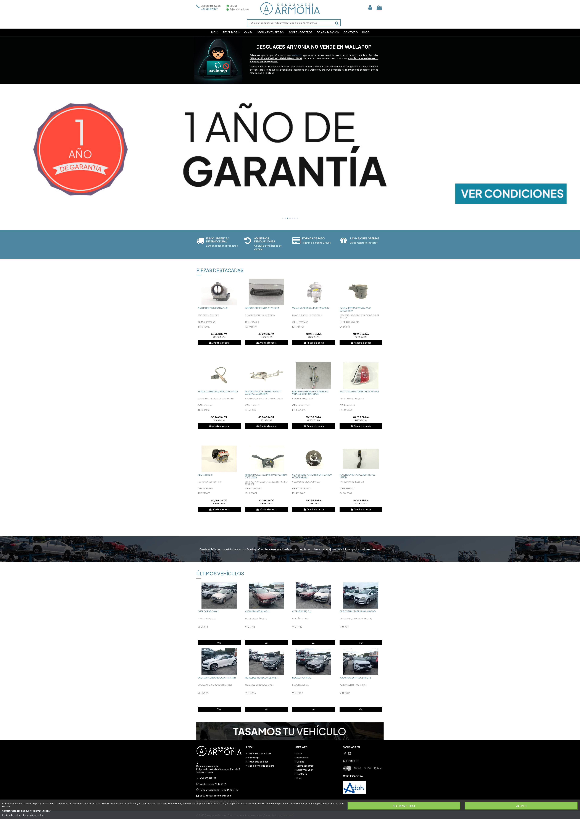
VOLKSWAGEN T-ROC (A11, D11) (355, 677)
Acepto (521, 806)
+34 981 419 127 (209, 8)
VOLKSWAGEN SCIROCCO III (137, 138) (217, 677)
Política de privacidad (259, 753)
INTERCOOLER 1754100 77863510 (262, 308)
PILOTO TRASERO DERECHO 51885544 (359, 391)
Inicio (299, 753)
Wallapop (297, 55)
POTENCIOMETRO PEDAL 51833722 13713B (357, 476)
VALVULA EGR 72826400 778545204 (310, 308)
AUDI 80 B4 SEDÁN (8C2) (257, 611)
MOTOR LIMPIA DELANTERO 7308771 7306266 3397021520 (263, 392)
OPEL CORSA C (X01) (208, 611)
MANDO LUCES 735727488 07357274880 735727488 (266, 476)
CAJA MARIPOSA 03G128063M (213, 308)
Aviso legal (253, 757)
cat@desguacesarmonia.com (216, 795)
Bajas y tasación (304, 769)
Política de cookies (258, 761)
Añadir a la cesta (220, 342)
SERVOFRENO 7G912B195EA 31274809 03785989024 (312, 476)
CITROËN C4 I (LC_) (301, 611)
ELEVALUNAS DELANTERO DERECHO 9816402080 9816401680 (310, 392)
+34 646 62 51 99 (229, 789)
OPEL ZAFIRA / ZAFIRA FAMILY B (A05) (358, 611)
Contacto (301, 773)
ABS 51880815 (205, 474)
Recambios (302, 757)
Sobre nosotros (304, 765)
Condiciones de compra (261, 765)
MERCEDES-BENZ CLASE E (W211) (261, 677)
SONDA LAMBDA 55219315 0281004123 (218, 391)
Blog (298, 777)
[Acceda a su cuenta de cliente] (370, 7)
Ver (219, 642)
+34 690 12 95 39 (217, 783)
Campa (300, 761)
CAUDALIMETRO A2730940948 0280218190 (355, 309)
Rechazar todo (404, 806)
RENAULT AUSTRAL (301, 677)
